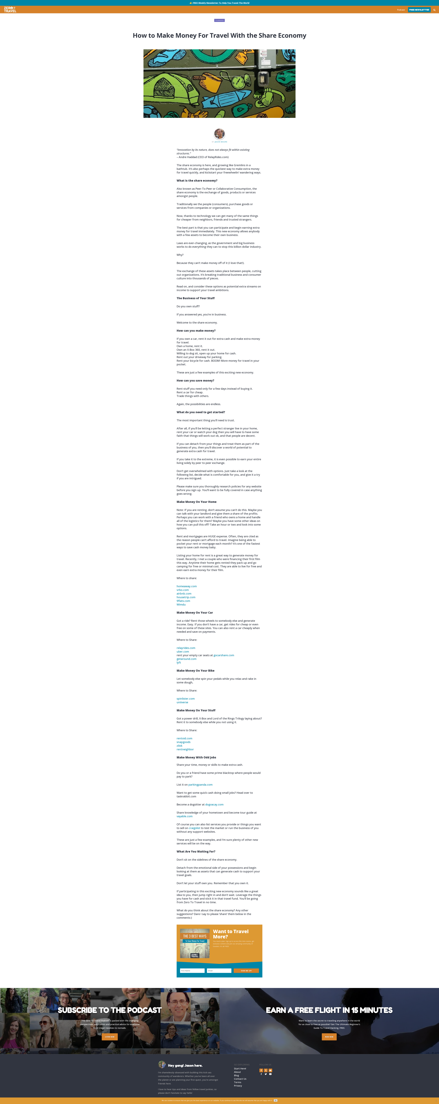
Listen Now (109, 1037)
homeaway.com (187, 586)
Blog (236, 1075)
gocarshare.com (224, 655)
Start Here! (240, 1068)
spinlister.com (186, 698)
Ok (276, 1100)
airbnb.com (184, 593)
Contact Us (240, 1078)
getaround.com (186, 659)
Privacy (238, 1085)
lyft (179, 662)
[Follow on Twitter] (266, 1070)
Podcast (401, 10)
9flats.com (183, 601)
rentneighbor (185, 749)
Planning (220, 20)
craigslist (194, 828)
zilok (179, 745)
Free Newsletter (419, 10)
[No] (436, 1101)
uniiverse (182, 702)
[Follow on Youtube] (270, 1070)
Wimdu (181, 604)
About (237, 1071)
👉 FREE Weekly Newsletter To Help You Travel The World (219, 2)
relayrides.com (186, 648)
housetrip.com (186, 597)
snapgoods (183, 742)
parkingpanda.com (200, 784)
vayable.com (185, 816)
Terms (237, 1082)
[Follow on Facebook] (261, 1070)
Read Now (329, 1037)
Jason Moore (221, 142)
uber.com (183, 651)
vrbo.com (183, 590)
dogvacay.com (214, 804)
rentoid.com (184, 738)
